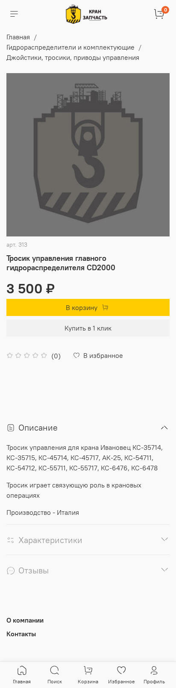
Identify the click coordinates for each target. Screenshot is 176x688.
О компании (25, 620)
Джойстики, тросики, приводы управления (72, 57)
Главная (18, 36)
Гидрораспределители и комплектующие (70, 47)
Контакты (21, 633)
